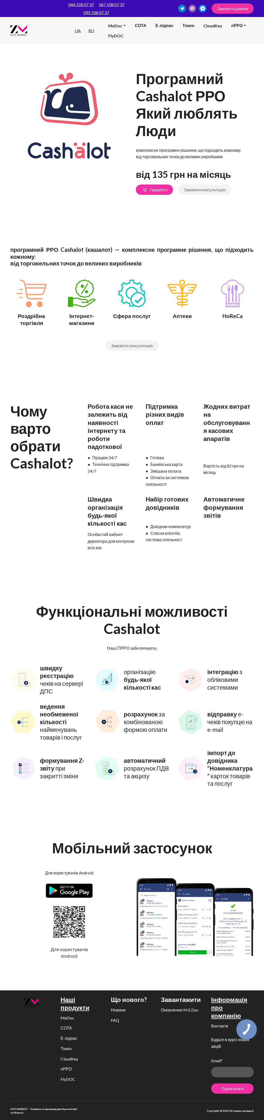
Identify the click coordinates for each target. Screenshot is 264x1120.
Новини (118, 1009)
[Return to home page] (18, 30)
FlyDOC (115, 35)
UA (78, 30)
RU (91, 30)
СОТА (140, 25)
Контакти (219, 1025)
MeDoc (115, 25)
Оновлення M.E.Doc (180, 1009)
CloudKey (212, 25)
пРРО (66, 1068)
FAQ (115, 1020)
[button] (182, 8)
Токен (188, 25)
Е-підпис (164, 25)
